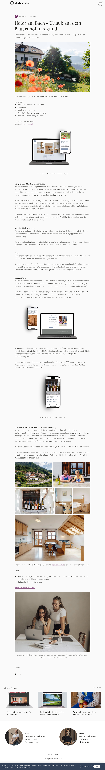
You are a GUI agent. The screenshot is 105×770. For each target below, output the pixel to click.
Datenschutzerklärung (23, 767)
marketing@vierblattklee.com (35, 736)
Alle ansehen (97, 688)
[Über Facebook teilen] (16, 674)
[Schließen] (102, 766)
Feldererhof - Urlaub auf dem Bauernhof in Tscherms (52, 713)
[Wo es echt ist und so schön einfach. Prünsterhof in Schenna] (86, 700)
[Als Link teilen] (21, 674)
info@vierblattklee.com (87, 736)
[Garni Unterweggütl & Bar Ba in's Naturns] (19, 700)
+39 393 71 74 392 (31, 739)
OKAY (96, 766)
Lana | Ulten (86, 742)
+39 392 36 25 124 (85, 739)
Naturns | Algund (33, 742)
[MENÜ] (100, 3)
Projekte (17, 667)
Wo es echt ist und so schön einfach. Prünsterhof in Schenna (84, 713)
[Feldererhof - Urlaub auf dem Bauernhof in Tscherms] (52, 700)
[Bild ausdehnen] (33, 474)
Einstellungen (86, 766)
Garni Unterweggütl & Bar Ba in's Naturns (19, 713)
